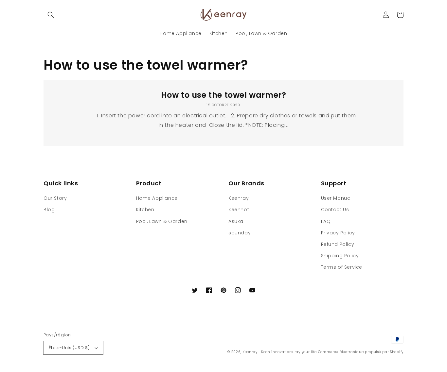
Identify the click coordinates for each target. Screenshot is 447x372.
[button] (51, 15)
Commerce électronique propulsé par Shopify (360, 351)
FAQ (326, 221)
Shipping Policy (340, 255)
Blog (49, 209)
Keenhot (238, 209)
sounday (239, 232)
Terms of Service (342, 267)
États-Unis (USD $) (69, 348)
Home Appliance (157, 198)
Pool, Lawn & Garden (162, 221)
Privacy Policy (338, 232)
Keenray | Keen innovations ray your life (279, 351)
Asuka (235, 221)
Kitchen (145, 209)
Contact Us (335, 209)
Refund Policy (337, 244)
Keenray (238, 198)
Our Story (55, 198)
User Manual (336, 198)
